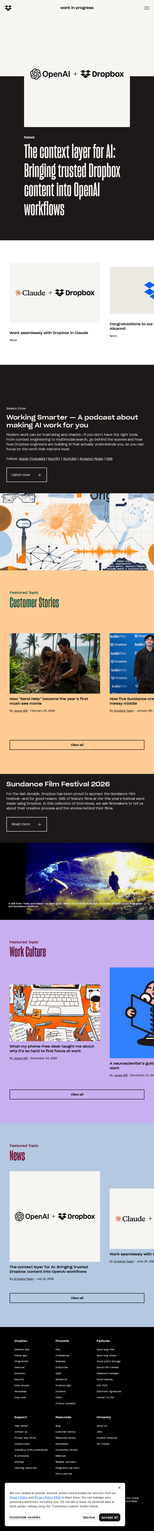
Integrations (21, 1361)
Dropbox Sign (63, 1385)
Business (60, 1361)
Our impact (103, 1443)
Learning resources (25, 1468)
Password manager (108, 1373)
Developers (62, 1443)
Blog (58, 1425)
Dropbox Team (124, 710)
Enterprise (62, 1367)
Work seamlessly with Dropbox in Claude (49, 333)
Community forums (67, 1449)
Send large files (105, 1349)
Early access (21, 1385)
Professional (62, 1355)
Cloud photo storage (109, 1361)
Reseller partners (66, 1462)
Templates (20, 1391)
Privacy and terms (25, 1437)
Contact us (20, 1431)
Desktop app (21, 1349)
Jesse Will (20, 710)
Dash (58, 1373)
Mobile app (20, 1355)
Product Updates (65, 1403)
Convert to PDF (105, 1397)
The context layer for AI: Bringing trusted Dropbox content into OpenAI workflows (72, 181)
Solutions (19, 1373)
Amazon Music (91, 459)
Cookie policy (22, 1443)
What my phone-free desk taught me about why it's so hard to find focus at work (52, 1048)
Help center (21, 1425)
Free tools (20, 1397)
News (29, 137)
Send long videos (107, 1355)
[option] (50, 302)
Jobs (99, 1431)
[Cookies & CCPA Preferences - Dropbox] (65, 1504)
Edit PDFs (102, 1385)
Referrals (61, 1456)
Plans (59, 1397)
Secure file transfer (108, 1367)
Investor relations (107, 1437)
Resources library (66, 1437)
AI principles (21, 1456)
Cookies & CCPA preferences (31, 1449)
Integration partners (67, 1468)
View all (77, 745)
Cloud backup (105, 1379)
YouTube (70, 459)
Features (19, 1367)
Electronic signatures (109, 1391)
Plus (58, 1349)
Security (19, 1379)
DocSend (61, 1391)
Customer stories (65, 1431)
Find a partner (64, 1473)
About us (102, 1425)
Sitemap (19, 1462)
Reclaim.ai (61, 1379)
